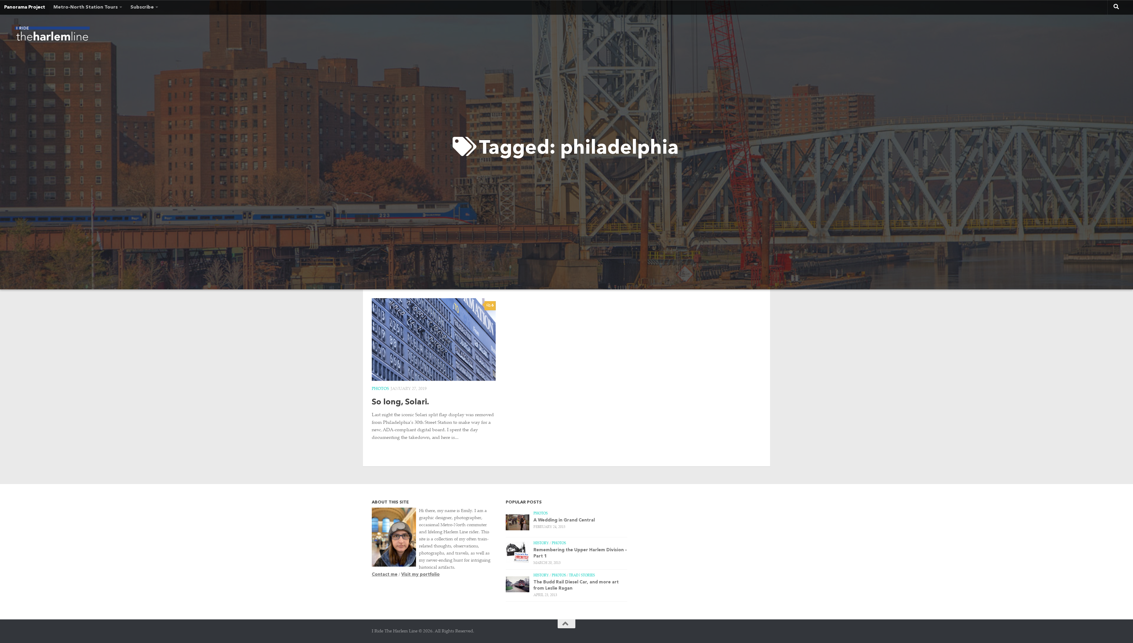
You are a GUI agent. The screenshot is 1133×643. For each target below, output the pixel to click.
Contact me (384, 575)
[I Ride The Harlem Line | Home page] (52, 35)
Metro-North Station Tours (85, 7)
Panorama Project (24, 7)
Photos (380, 389)
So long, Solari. (400, 402)
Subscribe (142, 7)
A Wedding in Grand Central (564, 520)
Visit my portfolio (420, 575)
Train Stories (582, 575)
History (541, 543)
